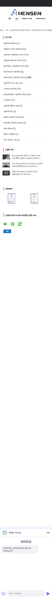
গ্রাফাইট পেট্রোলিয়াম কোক (13, 54)
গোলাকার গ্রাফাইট (9, 88)
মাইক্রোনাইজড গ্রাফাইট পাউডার (15, 94)
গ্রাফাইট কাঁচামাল (9, 43)
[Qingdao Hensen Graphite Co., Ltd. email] (6, 224)
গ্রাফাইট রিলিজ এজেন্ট (11, 106)
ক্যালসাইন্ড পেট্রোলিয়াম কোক (13, 66)
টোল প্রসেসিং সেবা (10, 140)
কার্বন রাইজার (7, 128)
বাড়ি (9, 18)
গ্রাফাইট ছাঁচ (8, 111)
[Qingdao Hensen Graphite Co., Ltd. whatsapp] (14, 224)
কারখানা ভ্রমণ (40, 18)
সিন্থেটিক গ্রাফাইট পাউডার (13, 123)
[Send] (48, 594)
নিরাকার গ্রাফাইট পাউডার (12, 117)
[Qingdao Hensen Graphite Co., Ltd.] (26, 12)
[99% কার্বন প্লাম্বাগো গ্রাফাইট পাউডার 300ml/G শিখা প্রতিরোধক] (6, 173)
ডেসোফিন (6, 100)
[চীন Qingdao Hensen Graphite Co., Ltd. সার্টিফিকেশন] (11, 199)
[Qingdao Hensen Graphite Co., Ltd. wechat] (21, 224)
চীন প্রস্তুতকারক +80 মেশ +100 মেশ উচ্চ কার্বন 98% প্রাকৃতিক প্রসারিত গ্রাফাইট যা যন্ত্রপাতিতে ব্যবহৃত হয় (26, 158)
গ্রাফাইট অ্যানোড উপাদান (12, 60)
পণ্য (16, 18)
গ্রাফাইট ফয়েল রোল (10, 83)
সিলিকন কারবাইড (9, 134)
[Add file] (4, 594)
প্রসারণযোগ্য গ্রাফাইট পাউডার (20, 30)
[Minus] (48, 532)
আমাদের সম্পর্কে (27, 18)
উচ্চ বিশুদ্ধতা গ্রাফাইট (11, 71)
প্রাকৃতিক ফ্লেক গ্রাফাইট (12, 49)
